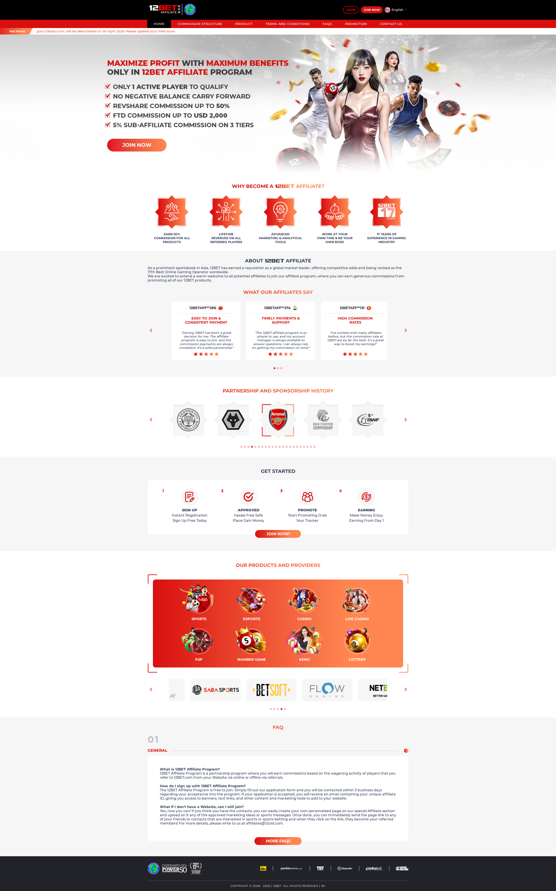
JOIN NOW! (278, 534)
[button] (405, 331)
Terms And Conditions (287, 24)
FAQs (327, 24)
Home (159, 24)
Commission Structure (199, 24)
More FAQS (278, 841)
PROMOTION (356, 24)
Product (244, 24)
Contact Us (391, 24)
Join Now (372, 10)
